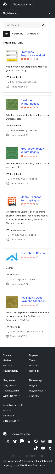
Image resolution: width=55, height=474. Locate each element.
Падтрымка (9, 385)
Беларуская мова (20, 434)
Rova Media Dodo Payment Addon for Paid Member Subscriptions (33, 299)
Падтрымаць (37, 390)
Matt (7, 410)
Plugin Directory (10, 13)
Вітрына (33, 355)
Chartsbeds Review (33, 253)
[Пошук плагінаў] (43, 25)
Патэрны (34, 370)
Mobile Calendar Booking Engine (31, 198)
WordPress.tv (11, 395)
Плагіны (33, 365)
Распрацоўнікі (11, 390)
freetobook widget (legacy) (30, 102)
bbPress (9, 415)
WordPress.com (13, 405)
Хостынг (7, 365)
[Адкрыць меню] (50, 4)
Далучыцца (35, 380)
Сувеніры (35, 395)
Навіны (7, 360)
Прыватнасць (10, 370)
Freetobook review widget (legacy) (33, 150)
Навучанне (9, 380)
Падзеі (33, 385)
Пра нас (7, 355)
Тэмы (32, 360)
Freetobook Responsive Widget (33, 53)
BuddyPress (11, 420)
